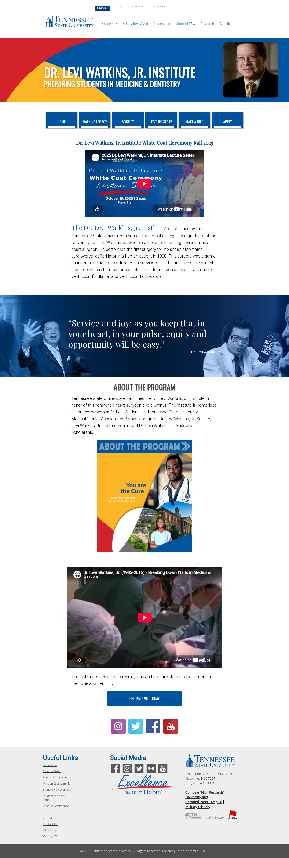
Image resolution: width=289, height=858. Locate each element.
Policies (167, 851)
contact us (50, 824)
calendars (49, 818)
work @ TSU (51, 836)
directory (138, 7)
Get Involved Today (144, 698)
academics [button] (110, 23)
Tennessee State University (69, 21)
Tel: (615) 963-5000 (199, 783)
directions (49, 830)
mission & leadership (56, 783)
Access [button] (121, 7)
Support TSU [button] (185, 23)
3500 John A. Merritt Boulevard (208, 774)
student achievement (57, 789)
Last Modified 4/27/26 (192, 851)
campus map (159, 7)
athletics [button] (225, 23)
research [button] (207, 23)
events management (56, 777)
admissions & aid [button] (135, 23)
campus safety (52, 771)
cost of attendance (56, 806)
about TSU (50, 765)
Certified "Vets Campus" (203, 802)
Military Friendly (197, 807)
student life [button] (162, 23)
